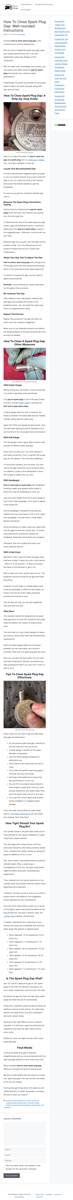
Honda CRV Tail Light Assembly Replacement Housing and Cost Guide (61, 46)
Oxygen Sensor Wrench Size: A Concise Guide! (22, 1103)
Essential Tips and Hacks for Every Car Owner (22, 1100)
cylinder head (9, 916)
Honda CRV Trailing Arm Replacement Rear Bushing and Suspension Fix (62, 28)
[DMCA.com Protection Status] (60, 125)
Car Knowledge (25, 10)
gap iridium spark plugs (20, 814)
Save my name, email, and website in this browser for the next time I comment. (23, 1167)
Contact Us (57, 1194)
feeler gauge (24, 403)
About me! (39, 1197)
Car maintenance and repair (44, 4)
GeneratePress (19, 1197)
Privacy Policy (39, 1194)
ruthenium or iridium (36, 160)
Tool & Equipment (26, 4)
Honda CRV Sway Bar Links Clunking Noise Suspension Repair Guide (61, 64)
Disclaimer (49, 1194)
